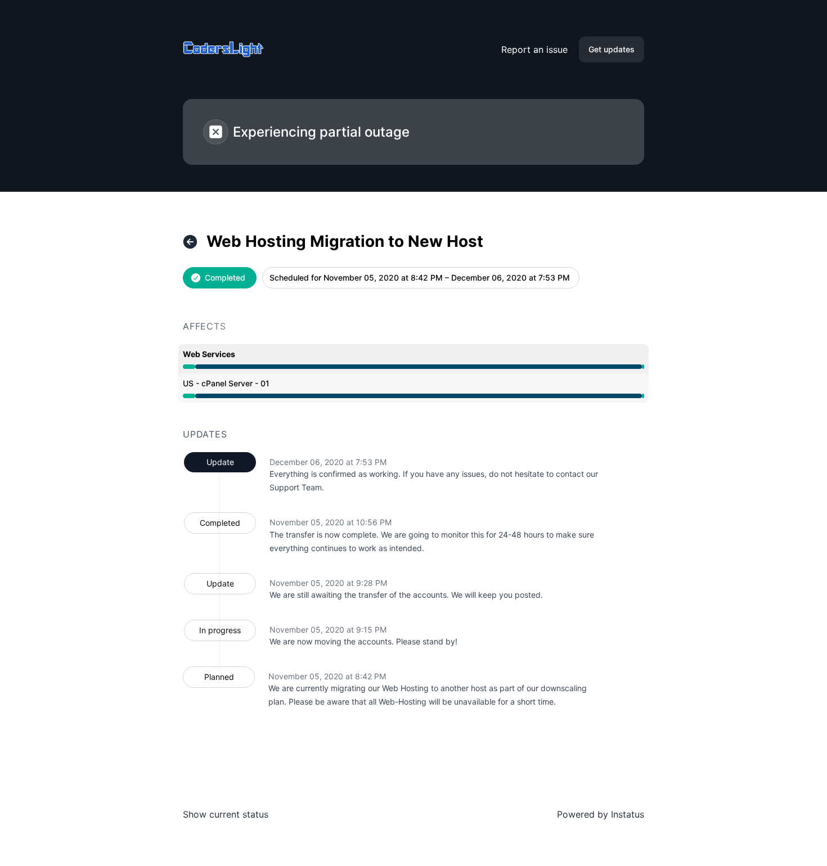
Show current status (225, 814)
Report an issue (534, 49)
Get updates (611, 49)
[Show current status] (190, 242)
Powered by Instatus (600, 814)
